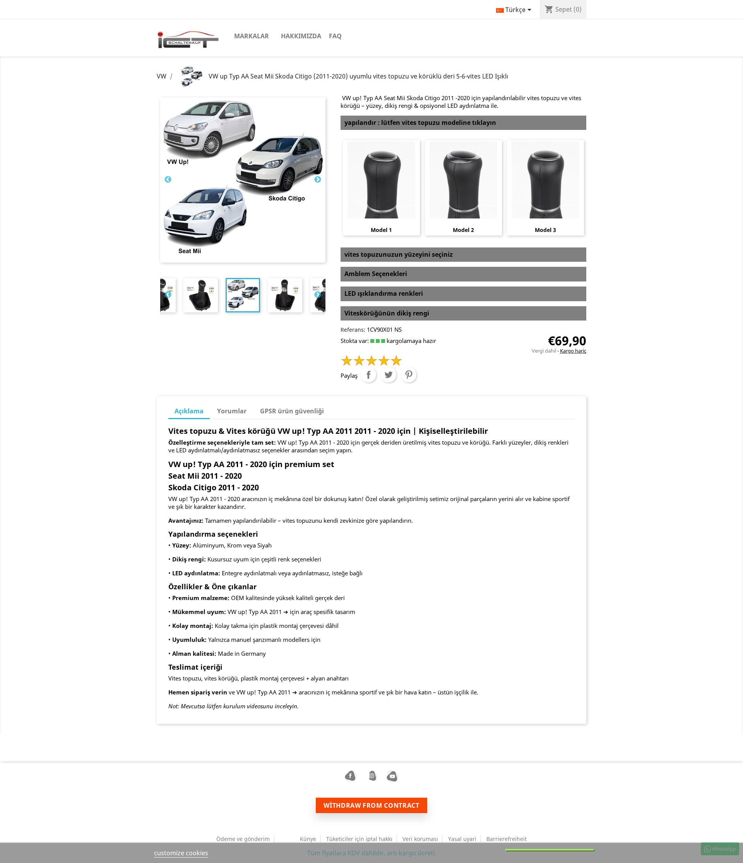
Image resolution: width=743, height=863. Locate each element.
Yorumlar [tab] (232, 411)
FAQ (335, 36)
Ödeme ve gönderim (243, 839)
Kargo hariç (573, 350)
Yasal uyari (462, 839)
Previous (168, 180)
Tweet (388, 374)
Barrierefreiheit (506, 839)
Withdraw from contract (371, 805)
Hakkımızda (301, 36)
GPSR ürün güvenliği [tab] (292, 411)
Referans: (353, 329)
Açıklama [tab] (189, 411)
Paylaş (368, 374)
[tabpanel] (243, 295)
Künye (308, 839)
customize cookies (181, 853)
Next (318, 180)
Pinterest (408, 374)
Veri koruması (420, 839)
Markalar (251, 36)
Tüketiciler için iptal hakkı (359, 839)
